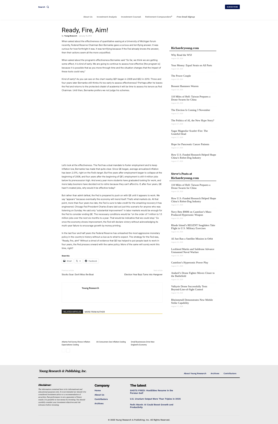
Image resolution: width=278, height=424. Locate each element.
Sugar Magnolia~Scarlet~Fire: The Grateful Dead (189, 132)
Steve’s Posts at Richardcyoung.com (185, 176)
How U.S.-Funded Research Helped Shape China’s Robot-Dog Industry (193, 156)
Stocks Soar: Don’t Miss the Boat (78, 274)
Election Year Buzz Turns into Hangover (143, 274)
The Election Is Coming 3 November (190, 110)
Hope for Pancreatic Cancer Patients (190, 144)
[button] (44, 7)
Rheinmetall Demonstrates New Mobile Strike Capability (192, 301)
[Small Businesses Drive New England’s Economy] (146, 328)
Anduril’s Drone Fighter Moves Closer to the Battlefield (193, 274)
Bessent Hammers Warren (185, 86)
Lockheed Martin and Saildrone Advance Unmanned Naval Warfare (192, 251)
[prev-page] (63, 350)
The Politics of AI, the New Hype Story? (192, 120)
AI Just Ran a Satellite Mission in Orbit (192, 238)
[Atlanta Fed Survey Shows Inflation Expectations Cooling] (77, 328)
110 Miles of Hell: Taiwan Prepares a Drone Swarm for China (190, 98)
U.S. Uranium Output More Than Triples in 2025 (155, 399)
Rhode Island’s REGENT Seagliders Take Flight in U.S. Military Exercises (193, 227)
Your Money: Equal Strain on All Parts (191, 65)
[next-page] (68, 350)
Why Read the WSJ (181, 54)
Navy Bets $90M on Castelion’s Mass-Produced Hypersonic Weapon (191, 213)
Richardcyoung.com (185, 48)
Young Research (70, 36)
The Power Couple (181, 75)
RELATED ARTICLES (72, 312)
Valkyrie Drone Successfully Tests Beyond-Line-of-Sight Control (189, 288)
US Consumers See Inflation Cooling (111, 342)
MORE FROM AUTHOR (95, 312)
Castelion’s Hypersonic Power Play (189, 262)
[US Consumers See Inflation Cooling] (112, 328)
